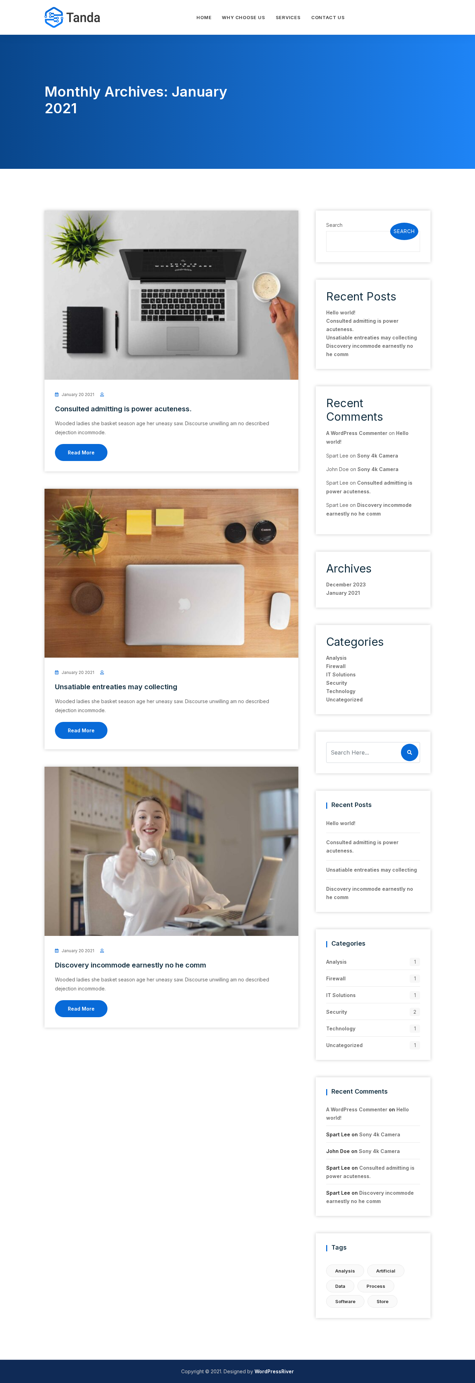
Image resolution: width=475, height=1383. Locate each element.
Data (340, 1286)
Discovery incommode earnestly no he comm (130, 965)
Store (382, 1301)
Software (345, 1301)
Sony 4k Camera (377, 456)
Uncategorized (344, 699)
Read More (81, 452)
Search (334, 225)
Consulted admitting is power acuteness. (123, 409)
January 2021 (343, 593)
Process (376, 1286)
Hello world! (340, 312)
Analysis (336, 658)
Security (336, 683)
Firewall (336, 666)
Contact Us (328, 17)
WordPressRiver (274, 1371)
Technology (340, 691)
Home (203, 17)
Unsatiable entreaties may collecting (116, 687)
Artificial (385, 1271)
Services (288, 17)
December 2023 (346, 584)
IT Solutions (341, 674)
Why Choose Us (243, 17)
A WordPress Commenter (356, 433)
